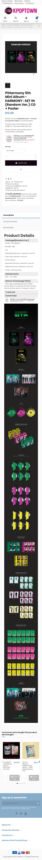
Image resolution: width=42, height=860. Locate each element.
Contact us (30, 3)
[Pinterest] (10, 179)
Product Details (10, 221)
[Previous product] (38, 26)
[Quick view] (12, 760)
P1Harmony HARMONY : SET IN (16, 186)
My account (19, 3)
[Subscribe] (38, 803)
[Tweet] (8, 179)
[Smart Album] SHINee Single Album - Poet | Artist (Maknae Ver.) (28, 766)
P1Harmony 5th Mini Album (15, 190)
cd (12, 182)
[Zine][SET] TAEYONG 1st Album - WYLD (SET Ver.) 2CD (7, 765)
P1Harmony (18, 182)
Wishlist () (8, 3)
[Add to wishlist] (21, 169)
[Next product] (39, 26)
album (7, 182)
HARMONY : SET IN (11, 188)
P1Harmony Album (12, 184)
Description (8, 215)
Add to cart (22, 163)
